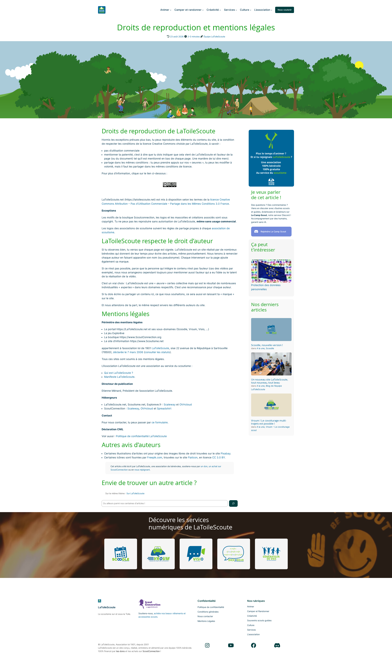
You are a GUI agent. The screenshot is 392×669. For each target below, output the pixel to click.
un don (204, 466)
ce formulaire (160, 422)
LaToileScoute (160, 348)
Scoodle (270, 348)
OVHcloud (185, 404)
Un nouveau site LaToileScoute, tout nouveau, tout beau (269, 381)
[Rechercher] (233, 503)
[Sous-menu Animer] (170, 10)
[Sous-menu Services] (236, 10)
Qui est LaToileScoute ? (118, 372)
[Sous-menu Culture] (250, 10)
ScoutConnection (151, 651)
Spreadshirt (164, 408)
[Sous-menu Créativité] (220, 10)
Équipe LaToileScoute (214, 36)
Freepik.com (154, 457)
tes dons (120, 651)
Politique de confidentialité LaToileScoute (141, 436)
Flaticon (193, 457)
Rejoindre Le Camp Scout (273, 231)
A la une (261, 348)
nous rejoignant (142, 469)
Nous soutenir (285, 9)
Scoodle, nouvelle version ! (267, 345)
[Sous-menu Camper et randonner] (203, 10)
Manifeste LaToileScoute (119, 376)
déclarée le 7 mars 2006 (128, 352)
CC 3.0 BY (218, 457)
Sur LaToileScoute (135, 493)
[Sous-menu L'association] (271, 10)
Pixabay (225, 453)
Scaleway (169, 404)
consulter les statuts (157, 352)
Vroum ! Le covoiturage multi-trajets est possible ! (268, 422)
